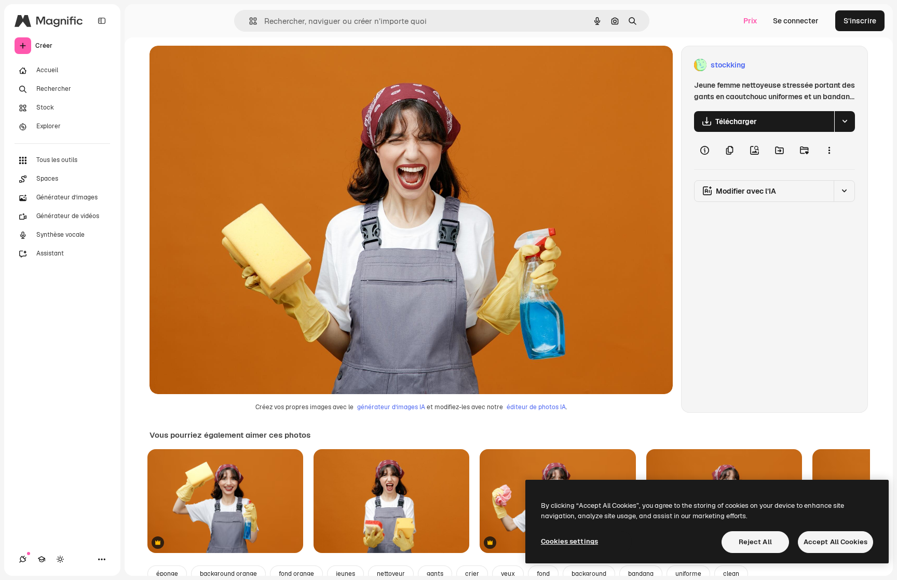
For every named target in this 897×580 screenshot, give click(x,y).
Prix (750, 20)
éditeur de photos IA (536, 407)
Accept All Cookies (835, 541)
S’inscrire (860, 20)
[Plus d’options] (829, 150)
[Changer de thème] (60, 559)
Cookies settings (569, 541)
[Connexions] (23, 559)
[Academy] (41, 559)
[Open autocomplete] (249, 21)
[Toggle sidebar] (101, 20)
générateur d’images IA (391, 407)
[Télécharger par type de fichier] (844, 121)
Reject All (755, 541)
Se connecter (796, 20)
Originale (218, 65)
